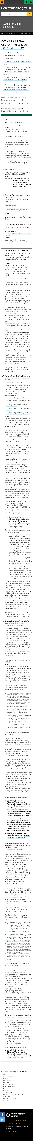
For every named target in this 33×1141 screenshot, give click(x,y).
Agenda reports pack (12, 58)
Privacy (12, 1120)
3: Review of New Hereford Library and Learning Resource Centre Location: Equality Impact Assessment (17, 79)
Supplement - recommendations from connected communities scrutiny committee (19, 413)
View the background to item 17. (15, 382)
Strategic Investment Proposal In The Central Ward (17, 622)
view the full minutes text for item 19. (19, 1057)
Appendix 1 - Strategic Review (18, 398)
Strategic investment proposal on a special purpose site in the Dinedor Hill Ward (18, 845)
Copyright (24, 1120)
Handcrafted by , (13, 1131)
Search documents (8, 1076)
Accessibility (15, 1123)
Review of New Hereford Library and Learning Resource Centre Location (17, 378)
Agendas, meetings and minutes (9, 33)
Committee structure (9, 1098)
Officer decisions (8, 1084)
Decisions (6, 1082)
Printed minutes (14, 93)
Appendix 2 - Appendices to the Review (18, 401)
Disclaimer (18, 1120)
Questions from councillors (18, 224)
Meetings (6, 1078)
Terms (7, 1120)
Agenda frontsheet (15, 55)
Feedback (8, 1123)
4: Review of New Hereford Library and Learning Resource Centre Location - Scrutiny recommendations (17, 87)
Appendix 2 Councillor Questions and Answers (19, 234)
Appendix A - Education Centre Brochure (18, 661)
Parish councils (7, 1096)
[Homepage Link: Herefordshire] (17, 1114)
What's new (6, 1074)
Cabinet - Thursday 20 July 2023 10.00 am (14, 46)
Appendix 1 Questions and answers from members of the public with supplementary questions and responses (17, 209)
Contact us (22, 1123)
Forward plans (7, 1088)
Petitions (6, 1100)
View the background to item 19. (15, 849)
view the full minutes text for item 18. (18, 836)
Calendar (6, 1090)
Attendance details (11, 52)
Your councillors (7, 1092)
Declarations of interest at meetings (14, 1094)
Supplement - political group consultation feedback (17, 405)
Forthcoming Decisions (10, 1086)
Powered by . (13, 1133)
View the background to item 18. (15, 625)
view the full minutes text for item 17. (19, 616)
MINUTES (13, 169)
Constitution (7, 1080)
